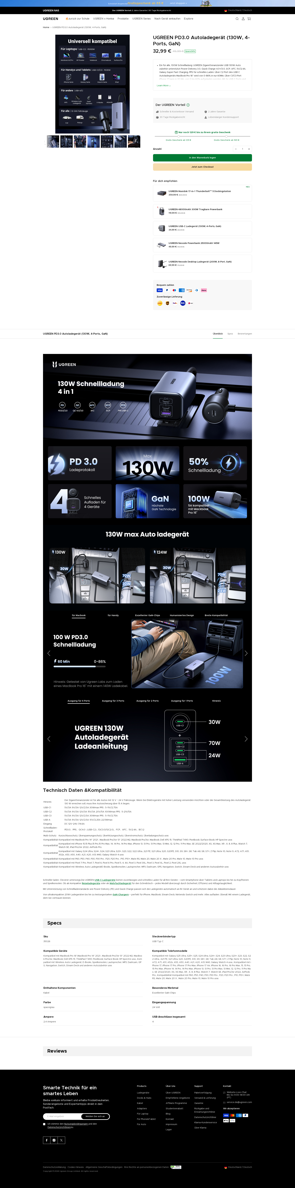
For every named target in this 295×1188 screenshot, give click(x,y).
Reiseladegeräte (91, 883)
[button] (49, 653)
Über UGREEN (173, 1093)
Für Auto (141, 1124)
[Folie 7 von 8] (120, 141)
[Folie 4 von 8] (80, 141)
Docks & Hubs (144, 1098)
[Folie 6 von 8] (107, 141)
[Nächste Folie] (138, 84)
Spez (230, 334)
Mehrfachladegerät (120, 883)
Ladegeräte (143, 1093)
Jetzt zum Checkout (202, 167)
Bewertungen (245, 334)
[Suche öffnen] (237, 19)
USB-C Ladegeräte (105, 880)
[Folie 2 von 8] (53, 141)
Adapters (142, 1109)
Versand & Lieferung (205, 1098)
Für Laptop (142, 1114)
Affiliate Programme (176, 1103)
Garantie (198, 1103)
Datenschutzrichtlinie (205, 1117)
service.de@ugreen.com (239, 1102)
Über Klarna (200, 1128)
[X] (61, 1140)
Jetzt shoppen (177, 3)
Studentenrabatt (174, 1109)
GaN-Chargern (121, 895)
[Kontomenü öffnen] (243, 19)
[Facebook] (46, 1140)
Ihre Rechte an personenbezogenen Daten (146, 1167)
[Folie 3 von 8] (66, 141)
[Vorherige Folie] (46, 84)
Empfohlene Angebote (178, 1098)
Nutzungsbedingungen (76, 1124)
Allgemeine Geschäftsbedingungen (104, 1167)
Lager (169, 1130)
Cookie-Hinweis (76, 1167)
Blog (168, 1114)
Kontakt (170, 1119)
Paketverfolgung (203, 1093)
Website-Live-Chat (237, 1092)
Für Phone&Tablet (146, 1119)
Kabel (140, 1103)
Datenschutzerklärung (54, 1167)
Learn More (163, 86)
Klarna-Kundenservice (205, 1123)
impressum (171, 1124)
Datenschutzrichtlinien (59, 1127)
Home (46, 27)
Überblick (218, 334)
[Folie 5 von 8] (93, 141)
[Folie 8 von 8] (134, 141)
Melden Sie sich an (95, 1116)
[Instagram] (54, 1140)
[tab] (78, 615)
